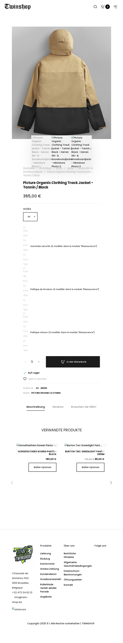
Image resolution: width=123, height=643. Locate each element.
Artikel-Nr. (28, 388)
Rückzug (45, 558)
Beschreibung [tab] (36, 407)
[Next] (106, 83)
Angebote (46, 596)
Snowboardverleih (50, 579)
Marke (26, 392)
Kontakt (68, 584)
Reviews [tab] (58, 407)
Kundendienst (48, 574)
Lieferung (45, 553)
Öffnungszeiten (73, 579)
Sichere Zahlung (49, 568)
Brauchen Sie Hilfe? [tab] (83, 407)
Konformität (47, 563)
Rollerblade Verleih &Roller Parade (48, 588)
